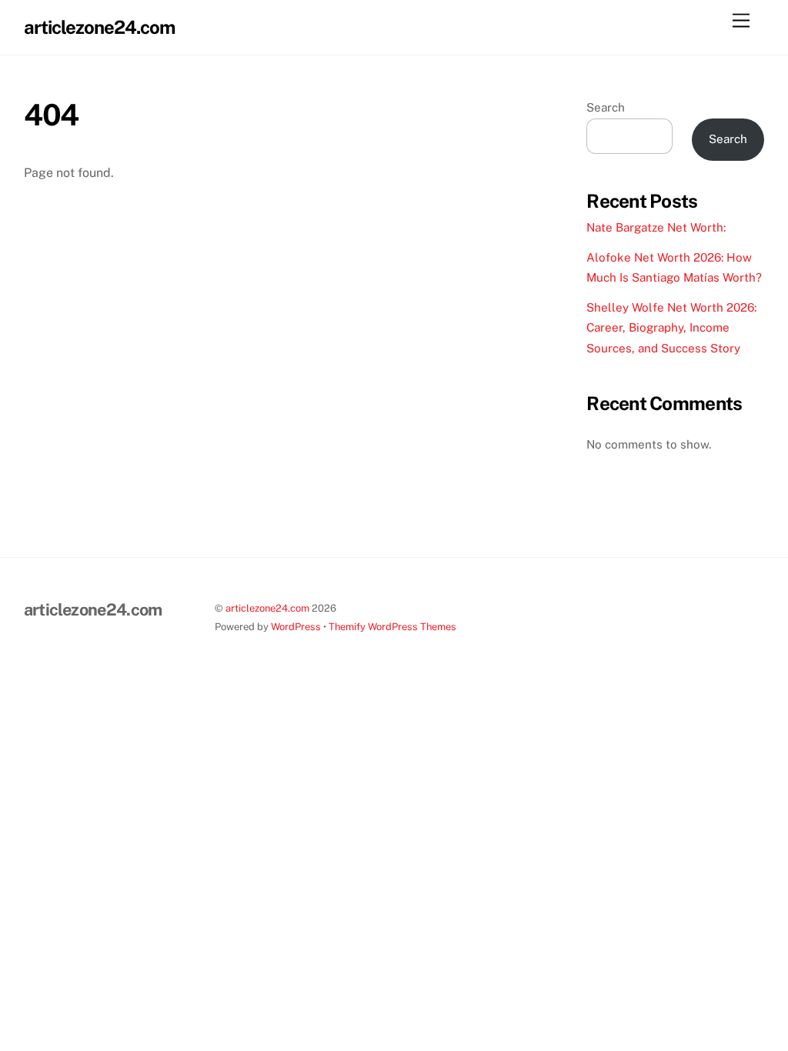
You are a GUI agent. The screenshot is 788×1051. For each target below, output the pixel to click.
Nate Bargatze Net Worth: (656, 227)
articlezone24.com (267, 608)
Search (605, 107)
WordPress (296, 626)
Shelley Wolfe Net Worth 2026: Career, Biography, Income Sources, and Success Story (671, 328)
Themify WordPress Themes (392, 626)
